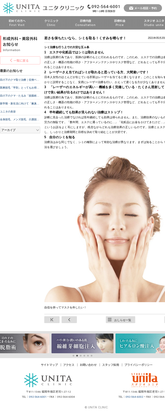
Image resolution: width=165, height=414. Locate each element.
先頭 (52, 319)
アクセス (68, 365)
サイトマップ (49, 365)
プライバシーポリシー (138, 365)
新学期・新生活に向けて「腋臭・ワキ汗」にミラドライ (20, 103)
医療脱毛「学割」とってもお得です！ (20, 87)
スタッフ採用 (110, 365)
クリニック (51, 23)
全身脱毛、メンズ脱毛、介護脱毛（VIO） (20, 119)
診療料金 (119, 23)
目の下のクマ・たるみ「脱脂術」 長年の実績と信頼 (20, 95)
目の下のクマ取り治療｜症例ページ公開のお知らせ (20, 79)
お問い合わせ (88, 365)
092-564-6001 (38, 396)
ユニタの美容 (8, 111)
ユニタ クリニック (43, 8)
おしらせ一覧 (122, 320)
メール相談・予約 (145, 8)
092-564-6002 (134, 396)
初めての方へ (17, 23)
